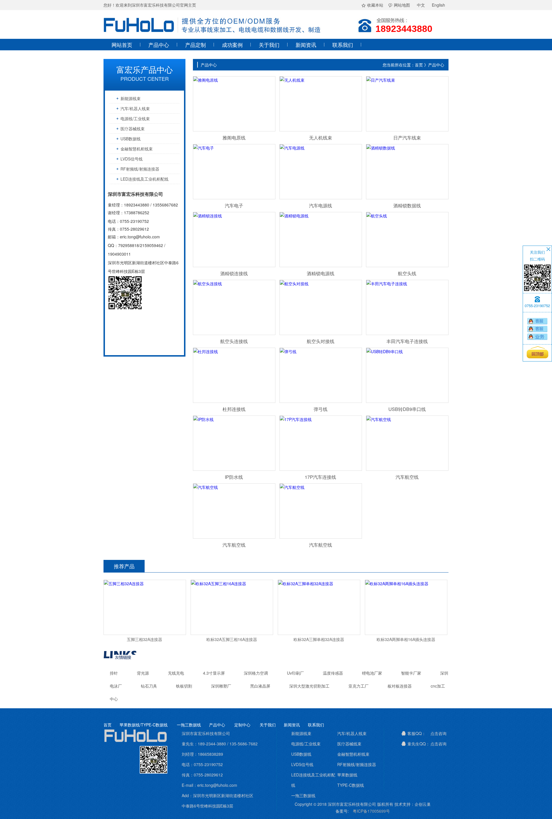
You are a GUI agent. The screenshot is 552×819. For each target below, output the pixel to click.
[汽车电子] (234, 171)
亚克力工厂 (358, 686)
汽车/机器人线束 (135, 108)
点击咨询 (438, 733)
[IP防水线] (234, 443)
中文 (421, 5)
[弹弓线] (320, 375)
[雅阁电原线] (234, 103)
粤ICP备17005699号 (371, 811)
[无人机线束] (320, 103)
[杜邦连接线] (234, 375)
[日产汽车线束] (407, 103)
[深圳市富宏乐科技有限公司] (212, 37)
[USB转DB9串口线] (407, 375)
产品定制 (195, 44)
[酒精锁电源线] (320, 239)
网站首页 (122, 44)
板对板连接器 (400, 686)
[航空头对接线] (320, 307)
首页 (107, 725)
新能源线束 (130, 98)
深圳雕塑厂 (221, 686)
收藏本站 (375, 5)
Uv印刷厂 (295, 673)
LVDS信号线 (131, 159)
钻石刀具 (149, 686)
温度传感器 (333, 673)
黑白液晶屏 (260, 686)
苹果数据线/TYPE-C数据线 (144, 725)
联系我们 (342, 44)
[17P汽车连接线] (320, 443)
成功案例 (232, 44)
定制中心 (243, 725)
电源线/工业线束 (135, 118)
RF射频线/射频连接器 (139, 169)
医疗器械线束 (132, 128)
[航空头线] (407, 239)
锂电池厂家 (372, 673)
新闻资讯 (306, 44)
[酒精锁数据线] (407, 171)
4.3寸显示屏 (214, 673)
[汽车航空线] (407, 443)
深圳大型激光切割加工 (310, 686)
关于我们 (269, 44)
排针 (114, 673)
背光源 (143, 673)
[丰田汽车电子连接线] (407, 307)
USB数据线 (130, 138)
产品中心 (158, 44)
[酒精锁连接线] (234, 239)
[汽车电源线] (320, 171)
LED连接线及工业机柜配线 (144, 179)
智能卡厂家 (411, 673)
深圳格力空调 (256, 673)
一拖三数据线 (189, 725)
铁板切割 (184, 686)
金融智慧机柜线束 (136, 149)
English (438, 5)
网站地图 (402, 5)
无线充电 (176, 673)
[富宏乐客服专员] (537, 321)
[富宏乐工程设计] (537, 337)
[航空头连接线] (234, 307)
